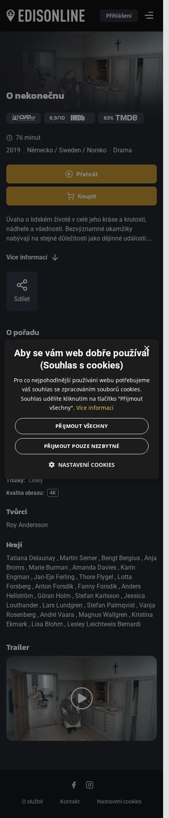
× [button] (146, 349)
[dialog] (81, 409)
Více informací (95, 407)
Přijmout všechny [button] (81, 425)
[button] (81, 464)
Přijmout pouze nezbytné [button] (81, 445)
